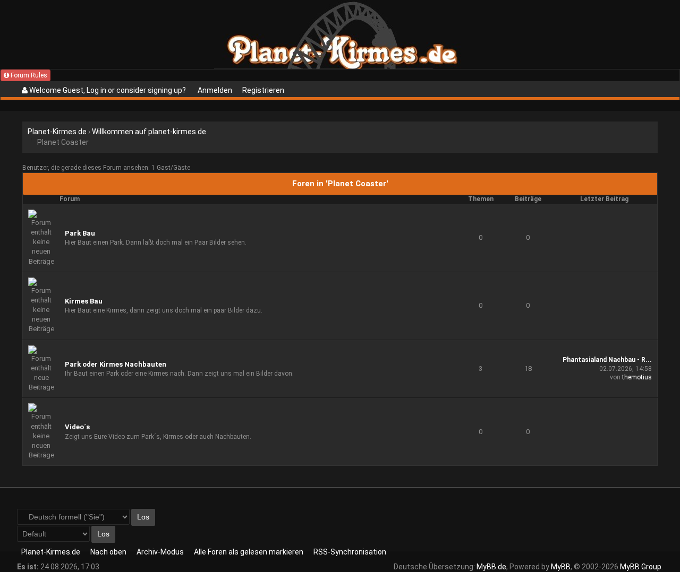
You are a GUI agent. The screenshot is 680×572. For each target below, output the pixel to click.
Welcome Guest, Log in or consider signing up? (107, 90)
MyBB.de (491, 566)
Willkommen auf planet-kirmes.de (149, 131)
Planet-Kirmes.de (57, 131)
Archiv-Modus (160, 552)
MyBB (561, 566)
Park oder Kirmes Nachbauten (115, 364)
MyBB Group (640, 566)
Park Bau (80, 233)
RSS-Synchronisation (349, 552)
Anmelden (215, 90)
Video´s (77, 427)
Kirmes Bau (84, 301)
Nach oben (108, 552)
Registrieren (263, 90)
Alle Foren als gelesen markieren (248, 552)
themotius (637, 377)
